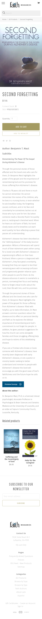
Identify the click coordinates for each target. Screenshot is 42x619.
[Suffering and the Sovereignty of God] (11, 441)
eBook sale (21, 592)
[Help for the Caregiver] (30, 443)
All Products (21, 578)
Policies (21, 560)
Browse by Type (21, 585)
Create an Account (27, 603)
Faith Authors (21, 588)
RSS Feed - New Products (21, 563)
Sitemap (21, 567)
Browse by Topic (21, 581)
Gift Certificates (11, 603)
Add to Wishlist (21, 133)
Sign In (20, 606)
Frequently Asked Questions (21, 556)
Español (21, 596)
